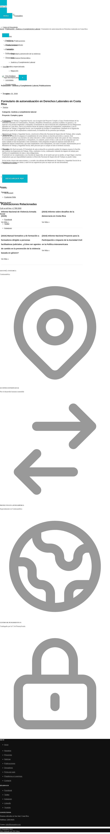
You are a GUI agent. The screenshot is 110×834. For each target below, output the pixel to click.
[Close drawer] (3, 10)
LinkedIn (7, 803)
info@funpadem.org (13, 824)
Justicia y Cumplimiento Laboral (23, 62)
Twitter (6, 795)
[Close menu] (3, 3)
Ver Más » (5, 222)
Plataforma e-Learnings (13, 776)
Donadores (8, 768)
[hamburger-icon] (5, 35)
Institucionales (11, 45)
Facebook (8, 790)
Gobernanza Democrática (20, 58)
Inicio (2, 29)
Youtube (7, 807)
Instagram (8, 799)
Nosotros (7, 751)
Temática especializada (15, 67)
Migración (14, 71)
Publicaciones (45, 86)
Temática (9, 49)
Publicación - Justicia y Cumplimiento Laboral (22, 29)
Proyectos (8, 755)
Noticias (7, 759)
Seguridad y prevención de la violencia (25, 54)
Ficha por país (9, 772)
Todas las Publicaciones (15, 41)
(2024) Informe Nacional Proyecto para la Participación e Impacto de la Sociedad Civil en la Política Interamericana (62, 240)
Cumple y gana (17, 115)
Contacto (7, 781)
